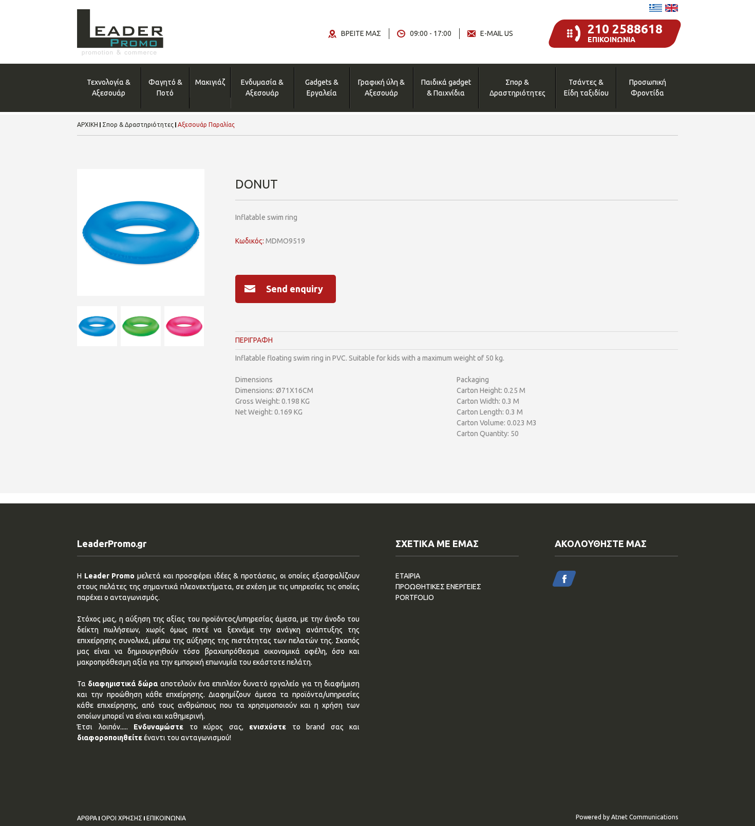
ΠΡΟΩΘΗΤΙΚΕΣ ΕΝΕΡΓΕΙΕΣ (438, 587)
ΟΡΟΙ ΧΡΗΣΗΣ (121, 818)
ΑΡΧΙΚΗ (87, 124)
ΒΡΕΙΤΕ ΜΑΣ (361, 33)
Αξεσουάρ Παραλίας (206, 124)
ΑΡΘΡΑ (87, 818)
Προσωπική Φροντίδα (647, 87)
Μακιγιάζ (210, 82)
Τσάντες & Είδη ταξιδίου (586, 87)
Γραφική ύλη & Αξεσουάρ (381, 87)
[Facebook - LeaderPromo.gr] (564, 579)
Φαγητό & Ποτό (165, 87)
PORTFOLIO (414, 597)
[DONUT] (140, 232)
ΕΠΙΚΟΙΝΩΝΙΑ (166, 818)
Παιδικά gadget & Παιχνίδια (446, 87)
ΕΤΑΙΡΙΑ (407, 576)
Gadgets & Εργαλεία (321, 87)
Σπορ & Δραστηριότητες (517, 87)
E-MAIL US (496, 33)
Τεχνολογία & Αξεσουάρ (108, 87)
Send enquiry (294, 289)
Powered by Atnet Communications (627, 817)
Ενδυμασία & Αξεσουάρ (262, 87)
